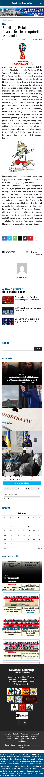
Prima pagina (7, 734)
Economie (16, 736)
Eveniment (24, 736)
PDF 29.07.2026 (11, 578)
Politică (8, 736)
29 (39, 539)
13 (29, 531)
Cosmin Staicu (9, 40)
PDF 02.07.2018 (8, 252)
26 (24, 539)
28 (34, 539)
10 (11, 531)
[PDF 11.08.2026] (22, 617)
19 (24, 535)
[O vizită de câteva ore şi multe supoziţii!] (22, 396)
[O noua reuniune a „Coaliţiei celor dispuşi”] (22, 442)
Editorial (7, 358)
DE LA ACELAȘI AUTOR (13, 291)
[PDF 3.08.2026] (22, 640)
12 (24, 531)
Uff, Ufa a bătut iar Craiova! (34, 253)
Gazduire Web (35, 745)
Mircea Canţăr (15, 383)
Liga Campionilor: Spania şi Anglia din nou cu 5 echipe (27, 320)
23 (5, 539)
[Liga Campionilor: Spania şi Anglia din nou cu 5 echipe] (8, 322)
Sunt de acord (25, 776)
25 (18, 539)
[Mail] (25, 722)
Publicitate (22, 741)
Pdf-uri (6, 575)
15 (39, 531)
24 (11, 539)
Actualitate (24, 734)
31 (11, 544)
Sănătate (33, 736)
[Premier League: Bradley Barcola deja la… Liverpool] (8, 300)
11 (18, 531)
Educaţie (9, 739)
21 (34, 535)
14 (34, 531)
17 (11, 535)
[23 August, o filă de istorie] (22, 464)
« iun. (4, 548)
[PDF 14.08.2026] (22, 594)
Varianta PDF (10, 556)
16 (5, 535)
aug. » (39, 548)
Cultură (16, 739)
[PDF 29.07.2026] (22, 663)
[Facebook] (19, 722)
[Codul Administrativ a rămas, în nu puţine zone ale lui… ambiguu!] (22, 419)
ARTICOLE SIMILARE (12, 289)
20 (29, 535)
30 (5, 544)
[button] (41, 3)
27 (29, 539)
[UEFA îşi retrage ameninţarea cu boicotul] (8, 311)
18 (18, 535)
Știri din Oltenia (31, 739)
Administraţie (35, 734)
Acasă (4, 20)
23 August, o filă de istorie (22, 380)
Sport (10, 20)
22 (39, 535)
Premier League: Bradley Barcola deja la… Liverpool (27, 298)
